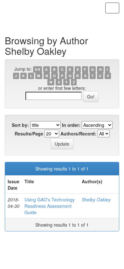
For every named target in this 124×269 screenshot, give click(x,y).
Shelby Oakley (96, 199)
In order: (71, 125)
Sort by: (20, 125)
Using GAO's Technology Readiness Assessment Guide (49, 205)
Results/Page (29, 133)
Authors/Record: (78, 133)
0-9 (37, 69)
